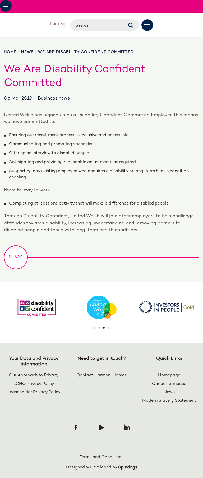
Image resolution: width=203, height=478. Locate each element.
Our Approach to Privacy (34, 375)
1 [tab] (94, 328)
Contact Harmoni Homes (101, 375)
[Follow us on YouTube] (101, 427)
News (27, 52)
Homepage (169, 375)
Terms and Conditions (101, 457)
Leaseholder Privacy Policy (34, 392)
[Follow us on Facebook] (76, 427)
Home (10, 52)
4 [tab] (108, 328)
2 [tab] (99, 328)
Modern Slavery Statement (169, 401)
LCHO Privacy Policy (33, 384)
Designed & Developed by (101, 467)
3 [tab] (104, 328)
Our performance (169, 384)
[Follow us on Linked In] (127, 427)
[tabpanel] (101, 307)
